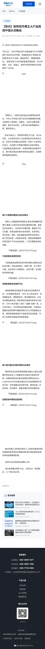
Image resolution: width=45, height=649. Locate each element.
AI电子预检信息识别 (9, 634)
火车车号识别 (18, 638)
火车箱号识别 (7, 638)
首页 (4, 11)
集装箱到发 (22, 597)
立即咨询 (29, 4)
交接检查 (22, 589)
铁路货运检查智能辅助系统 (27, 634)
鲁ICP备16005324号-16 (24, 645)
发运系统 (27, 638)
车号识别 (22, 585)
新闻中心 (12, 11)
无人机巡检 (22, 593)
